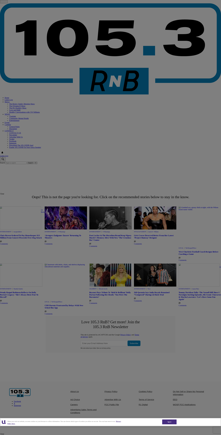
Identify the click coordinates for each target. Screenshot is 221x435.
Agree (169, 422)
